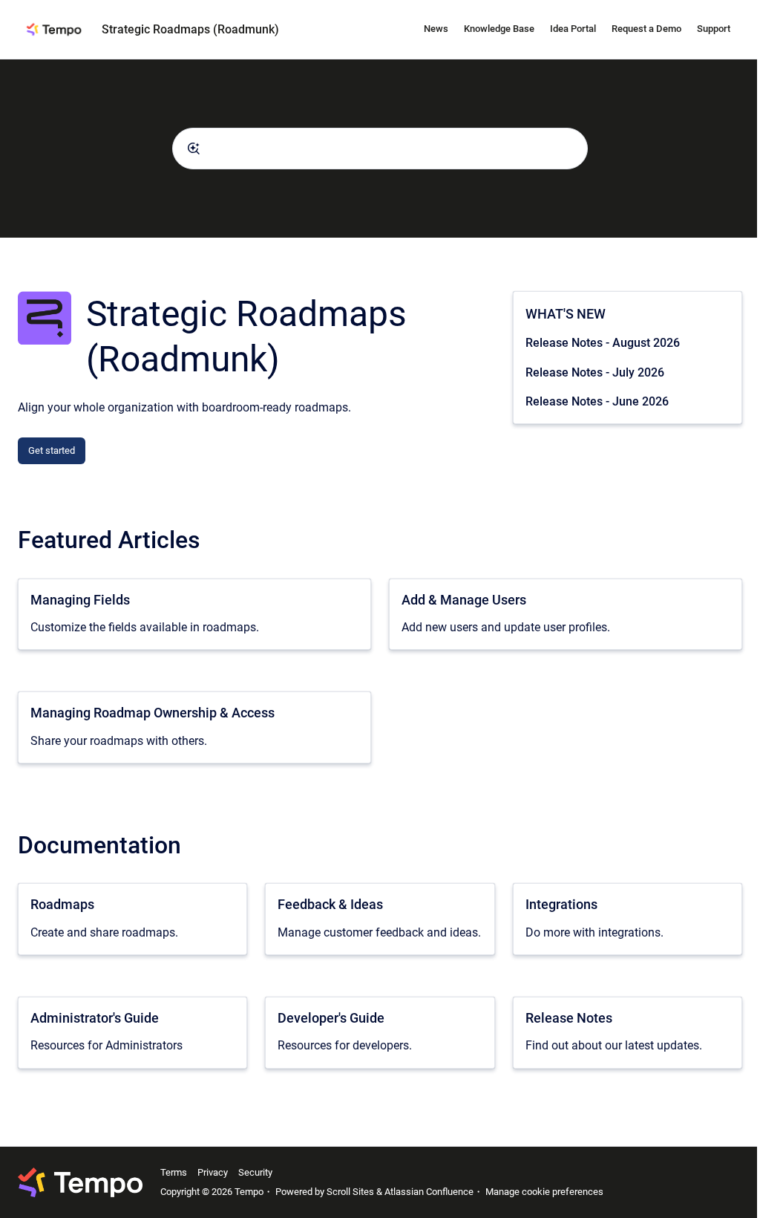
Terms (173, 1172)
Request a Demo (646, 28)
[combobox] (380, 148)
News (436, 28)
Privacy (212, 1172)
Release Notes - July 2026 (594, 372)
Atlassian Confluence (429, 1191)
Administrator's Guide (94, 1018)
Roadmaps (62, 904)
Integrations (561, 904)
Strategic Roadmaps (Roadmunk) (190, 29)
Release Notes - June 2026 (597, 401)
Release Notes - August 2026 (602, 343)
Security (255, 1172)
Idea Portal (573, 28)
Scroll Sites (350, 1191)
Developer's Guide (331, 1018)
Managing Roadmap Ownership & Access (152, 712)
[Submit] (194, 148)
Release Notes (568, 1018)
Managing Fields (80, 600)
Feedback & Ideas (330, 904)
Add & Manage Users (464, 600)
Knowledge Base (499, 28)
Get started (51, 450)
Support (713, 28)
